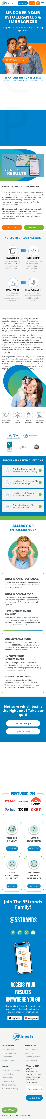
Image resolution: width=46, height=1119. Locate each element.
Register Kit (23, 3)
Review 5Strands (8, 1060)
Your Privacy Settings (10, 1088)
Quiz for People (23, 723)
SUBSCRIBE (34, 1097)
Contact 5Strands (9, 1053)
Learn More (34, 227)
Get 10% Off (9, 1110)
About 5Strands (8, 1049)
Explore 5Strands (8, 1057)
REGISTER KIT (16, 264)
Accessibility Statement (11, 1070)
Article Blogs (29, 1053)
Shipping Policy (8, 1081)
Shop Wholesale (31, 1060)
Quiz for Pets (23, 731)
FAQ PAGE (12, 886)
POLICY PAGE (34, 886)
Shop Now (12, 227)
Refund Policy (7, 1078)
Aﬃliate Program (31, 1049)
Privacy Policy (7, 1074)
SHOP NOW (12, 849)
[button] (38, 3)
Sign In (32, 3)
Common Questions (33, 1057)
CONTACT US (34, 849)
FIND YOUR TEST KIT (16, 60)
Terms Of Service (9, 1085)
